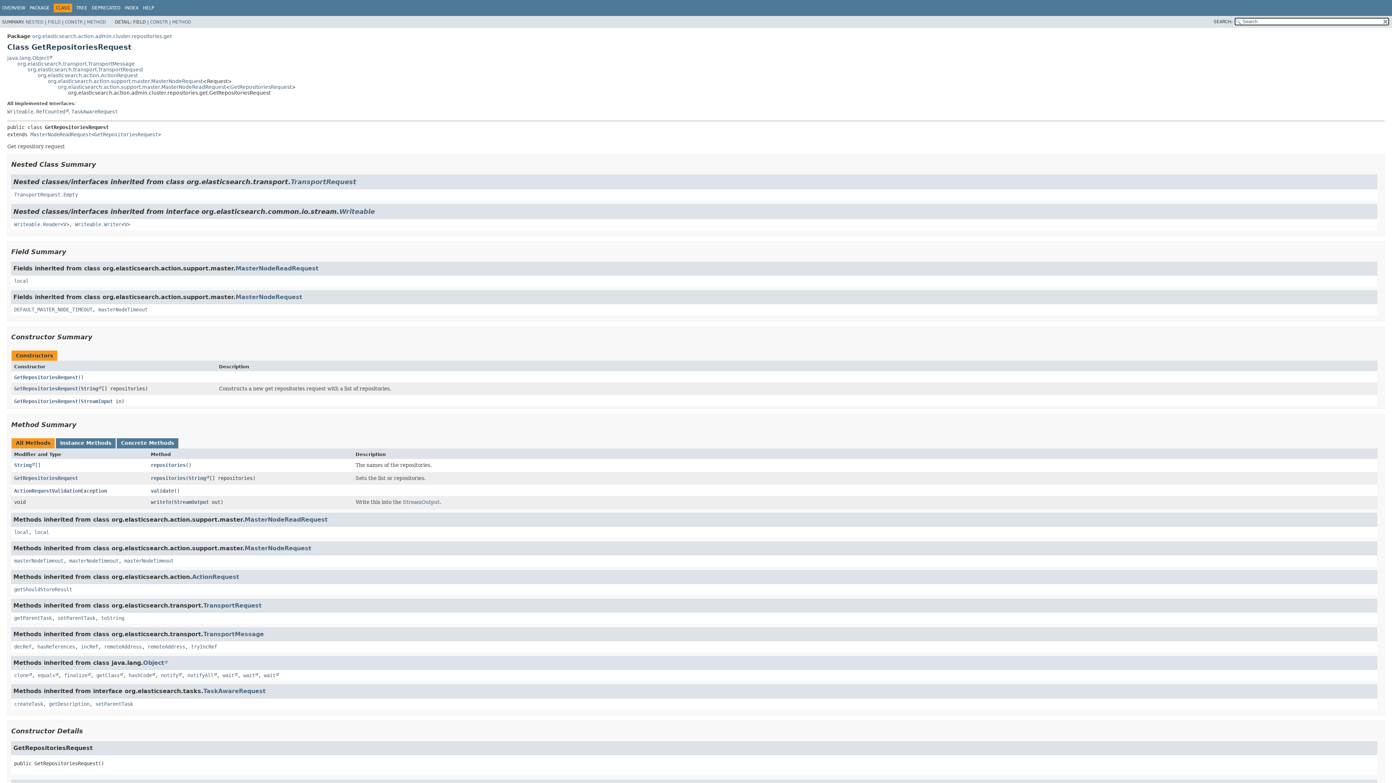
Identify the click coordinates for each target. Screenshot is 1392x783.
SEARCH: (1223, 21)
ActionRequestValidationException (60, 491)
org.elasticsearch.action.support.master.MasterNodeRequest (125, 81)
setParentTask (76, 618)
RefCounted (50, 112)
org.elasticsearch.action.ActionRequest (88, 75)
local (21, 281)
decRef (23, 647)
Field (54, 22)
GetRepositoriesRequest (260, 87)
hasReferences (56, 647)
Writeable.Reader (37, 224)
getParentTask (33, 618)
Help (148, 8)
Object (153, 662)
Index (131, 8)
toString (112, 618)
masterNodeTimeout (123, 309)
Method (96, 22)
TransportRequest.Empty (46, 195)
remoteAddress (123, 647)
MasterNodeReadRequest (60, 134)
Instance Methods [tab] (85, 443)
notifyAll (200, 675)
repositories (168, 465)
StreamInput (97, 401)
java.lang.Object (28, 58)
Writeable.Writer (98, 224)
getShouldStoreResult (43, 589)
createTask (28, 704)
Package (40, 8)
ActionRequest (215, 576)
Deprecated (106, 8)
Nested (35, 22)
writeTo (161, 502)
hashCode (140, 675)
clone (21, 675)
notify (169, 675)
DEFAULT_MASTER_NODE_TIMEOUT (53, 309)
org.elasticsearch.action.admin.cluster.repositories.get (102, 36)
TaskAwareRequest (94, 112)
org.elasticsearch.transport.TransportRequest (85, 69)
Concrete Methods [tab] (147, 443)
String (89, 389)
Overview (13, 8)
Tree (81, 8)
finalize (75, 675)
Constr (74, 22)
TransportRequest (323, 182)
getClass (108, 675)
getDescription (69, 704)
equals (46, 675)
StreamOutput (191, 502)
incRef (89, 647)
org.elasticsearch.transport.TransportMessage (76, 64)
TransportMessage (233, 634)
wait (228, 675)
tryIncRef (204, 647)
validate (162, 491)
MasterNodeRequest (269, 297)
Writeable (20, 112)
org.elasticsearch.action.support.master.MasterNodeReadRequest (142, 87)
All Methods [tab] (33, 443)
